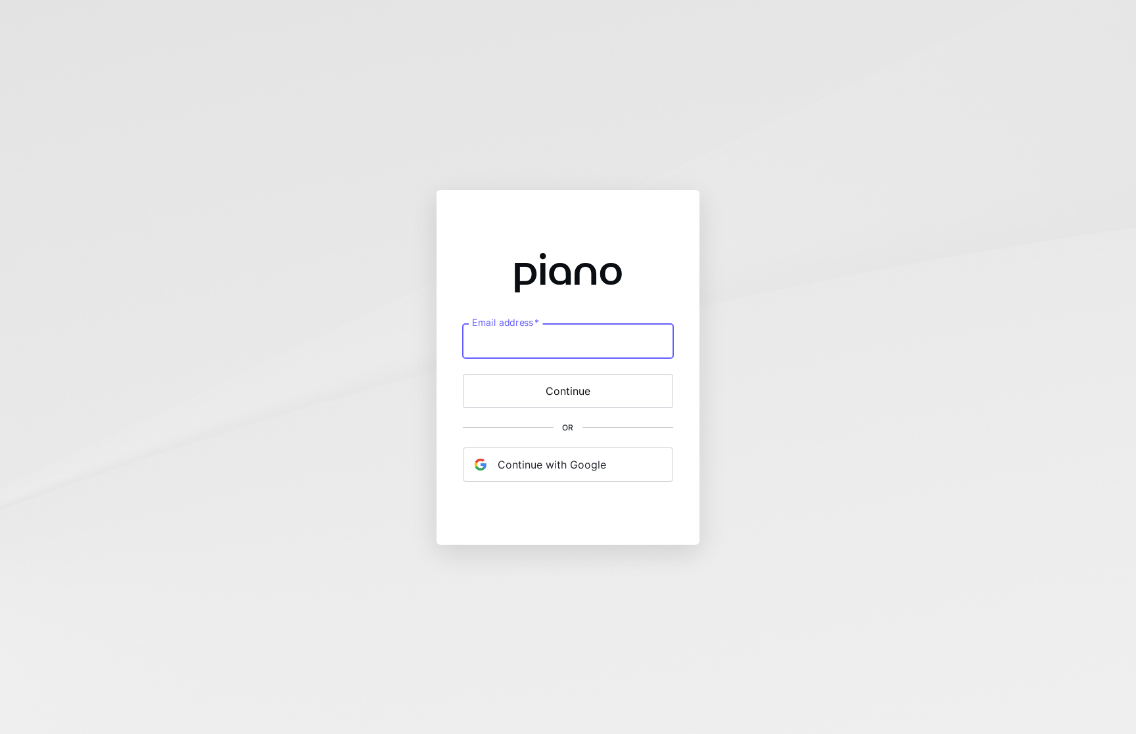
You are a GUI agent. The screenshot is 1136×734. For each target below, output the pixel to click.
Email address (505, 322)
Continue (568, 391)
